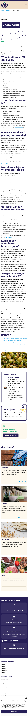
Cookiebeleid (13, 718)
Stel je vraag (14, 620)
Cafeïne (4, 503)
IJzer (3, 575)
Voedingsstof (8, 10)
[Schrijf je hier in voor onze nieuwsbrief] (14, 645)
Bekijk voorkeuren (14, 715)
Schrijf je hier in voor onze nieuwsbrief (14, 648)
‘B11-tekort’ (9, 237)
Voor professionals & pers (14, 631)
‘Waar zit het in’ (19, 127)
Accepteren (14, 711)
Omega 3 (5, 467)
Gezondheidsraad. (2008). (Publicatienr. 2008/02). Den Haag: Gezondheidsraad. (15, 340)
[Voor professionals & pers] (14, 628)
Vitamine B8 (5, 539)
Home (2, 10)
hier (9, 622)
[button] (26, 697)
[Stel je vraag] (14, 617)
